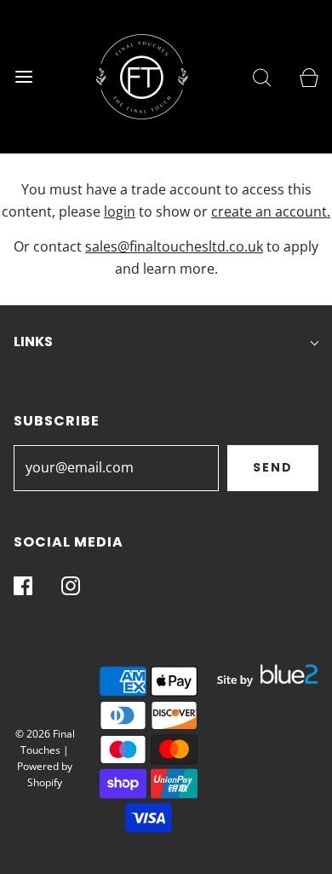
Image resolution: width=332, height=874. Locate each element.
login (119, 211)
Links (33, 341)
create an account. (270, 211)
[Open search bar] (261, 77)
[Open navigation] (23, 77)
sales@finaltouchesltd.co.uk (174, 246)
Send (273, 467)
